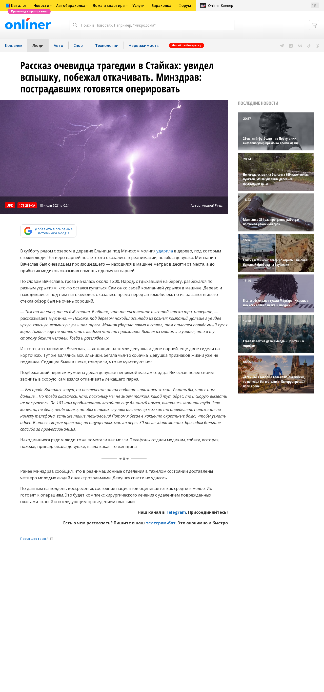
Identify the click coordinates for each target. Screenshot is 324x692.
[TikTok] (309, 45)
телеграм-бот (161, 523)
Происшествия (33, 538)
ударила (164, 251)
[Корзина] (314, 25)
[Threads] (317, 45)
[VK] (300, 45)
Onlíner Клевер (220, 5)
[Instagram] (291, 45)
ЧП (51, 538)
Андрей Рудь (212, 205)
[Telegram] (282, 45)
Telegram (176, 512)
